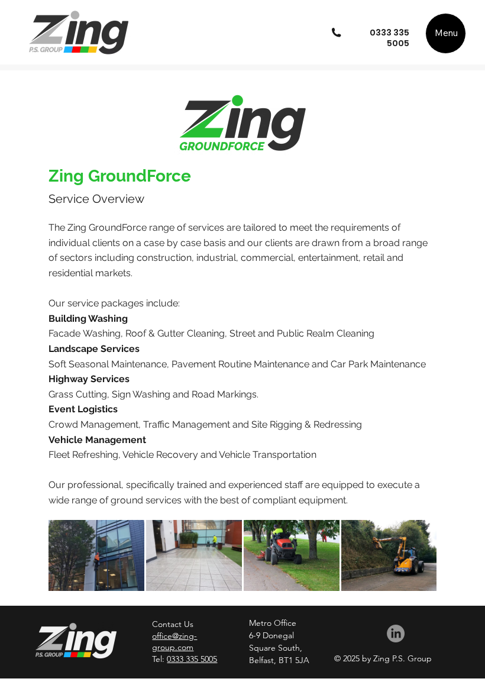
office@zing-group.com (174, 642)
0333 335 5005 (389, 38)
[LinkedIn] (396, 633)
